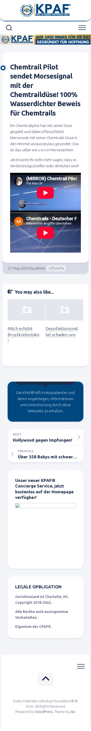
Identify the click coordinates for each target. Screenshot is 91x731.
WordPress (44, 712)
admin (39, 268)
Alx (72, 712)
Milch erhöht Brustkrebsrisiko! (23, 334)
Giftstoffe (56, 268)
